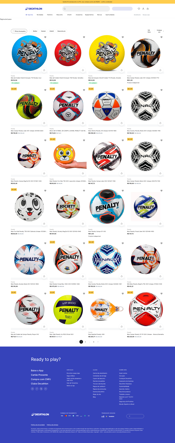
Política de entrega (52, 425)
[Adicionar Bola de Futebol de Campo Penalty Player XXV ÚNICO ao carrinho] (44, 326)
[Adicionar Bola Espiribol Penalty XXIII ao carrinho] (122, 326)
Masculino (60, 14)
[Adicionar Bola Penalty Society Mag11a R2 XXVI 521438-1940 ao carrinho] (83, 224)
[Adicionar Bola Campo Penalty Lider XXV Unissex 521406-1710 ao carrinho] (160, 70)
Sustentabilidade (124, 386)
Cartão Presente (39, 375)
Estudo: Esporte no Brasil (126, 404)
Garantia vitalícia (124, 389)
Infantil (69, 14)
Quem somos (123, 373)
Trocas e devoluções (99, 383)
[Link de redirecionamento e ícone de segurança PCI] (106, 416)
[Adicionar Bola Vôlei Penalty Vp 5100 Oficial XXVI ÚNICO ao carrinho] (83, 326)
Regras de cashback (99, 386)
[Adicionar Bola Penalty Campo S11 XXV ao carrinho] (122, 224)
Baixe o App (37, 370)
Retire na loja (71, 385)
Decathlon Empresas (125, 383)
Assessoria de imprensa (126, 381)
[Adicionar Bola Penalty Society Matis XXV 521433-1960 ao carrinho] (44, 276)
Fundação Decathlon (125, 378)
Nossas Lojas (146, 14)
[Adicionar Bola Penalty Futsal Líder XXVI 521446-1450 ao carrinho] (160, 224)
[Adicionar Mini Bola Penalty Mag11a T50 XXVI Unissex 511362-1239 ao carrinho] (160, 276)
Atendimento (137, 14)
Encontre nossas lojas (73, 373)
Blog (94, 397)
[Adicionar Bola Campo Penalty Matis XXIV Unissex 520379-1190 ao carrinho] (160, 173)
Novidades (40, 14)
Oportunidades (110, 14)
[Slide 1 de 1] (29, 53)
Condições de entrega (99, 376)
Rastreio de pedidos (99, 381)
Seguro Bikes (71, 376)
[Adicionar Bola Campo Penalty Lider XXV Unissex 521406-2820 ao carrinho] (44, 123)
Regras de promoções (99, 389)
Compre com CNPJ (41, 379)
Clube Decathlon (39, 383)
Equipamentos (89, 14)
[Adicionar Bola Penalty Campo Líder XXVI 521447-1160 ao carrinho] (122, 173)
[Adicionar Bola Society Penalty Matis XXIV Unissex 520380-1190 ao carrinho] (160, 123)
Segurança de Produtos (126, 401)
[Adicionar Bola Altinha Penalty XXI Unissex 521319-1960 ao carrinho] (122, 123)
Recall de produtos (124, 391)
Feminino (49, 14)
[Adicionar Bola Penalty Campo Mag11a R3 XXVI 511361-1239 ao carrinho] (44, 173)
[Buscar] (65, 9)
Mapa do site (97, 394)
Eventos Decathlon (98, 391)
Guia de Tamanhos (72, 383)
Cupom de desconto (99, 378)
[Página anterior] (77, 342)
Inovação (122, 376)
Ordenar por (159, 31)
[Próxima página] (98, 342)
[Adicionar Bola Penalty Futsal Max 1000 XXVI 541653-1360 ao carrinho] (83, 276)
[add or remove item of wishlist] (45, 37)
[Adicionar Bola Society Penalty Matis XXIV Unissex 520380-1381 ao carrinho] (122, 276)
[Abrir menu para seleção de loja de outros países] (135, 416)
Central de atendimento (100, 373)
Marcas (99, 14)
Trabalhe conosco (124, 394)
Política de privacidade (38, 425)
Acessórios (79, 14)
